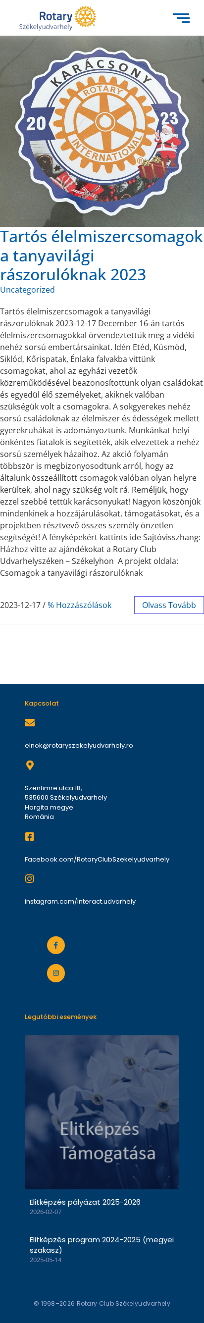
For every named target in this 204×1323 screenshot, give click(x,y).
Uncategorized (27, 289)
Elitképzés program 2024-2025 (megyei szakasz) (102, 1244)
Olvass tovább (169, 605)
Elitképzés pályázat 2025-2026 (85, 1202)
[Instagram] (56, 973)
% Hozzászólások (79, 605)
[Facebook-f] (56, 945)
